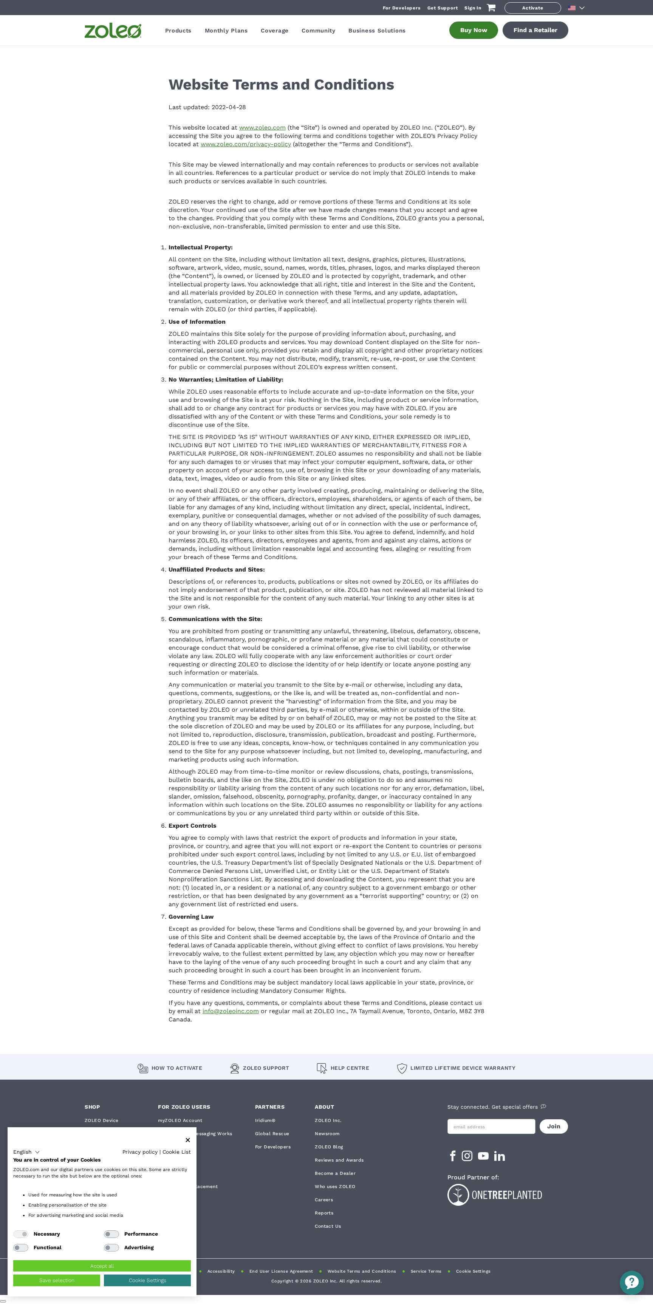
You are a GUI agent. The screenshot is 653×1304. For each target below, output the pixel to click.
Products (178, 30)
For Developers (401, 8)
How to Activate (177, 1068)
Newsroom (327, 1133)
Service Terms (426, 1271)
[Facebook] (452, 1158)
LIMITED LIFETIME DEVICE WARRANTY (462, 1068)
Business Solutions (377, 30)
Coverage (275, 30)
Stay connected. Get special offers (492, 1107)
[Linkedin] (499, 1158)
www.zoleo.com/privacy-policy (246, 144)
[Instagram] (468, 1158)
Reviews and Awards (339, 1160)
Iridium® (265, 1120)
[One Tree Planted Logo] (507, 1194)
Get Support (442, 8)
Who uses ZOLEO (335, 1186)
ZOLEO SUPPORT (266, 1068)
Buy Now (473, 30)
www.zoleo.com (262, 127)
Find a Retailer (535, 30)
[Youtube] (484, 1158)
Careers (324, 1199)
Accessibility (221, 1271)
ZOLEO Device (102, 1120)
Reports (324, 1213)
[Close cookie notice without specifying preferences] (188, 1140)
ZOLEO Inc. (328, 1120)
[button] (26, 1152)
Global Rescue (272, 1133)
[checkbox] (20, 1234)
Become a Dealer (335, 1173)
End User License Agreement (281, 1271)
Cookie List (176, 1152)
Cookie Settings (473, 1271)
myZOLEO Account (180, 1120)
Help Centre (350, 1068)
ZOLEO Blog (329, 1146)
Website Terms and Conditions (362, 1271)
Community (318, 30)
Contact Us (328, 1226)
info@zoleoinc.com (231, 1011)
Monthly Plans (226, 30)
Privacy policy (140, 1152)
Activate (532, 8)
